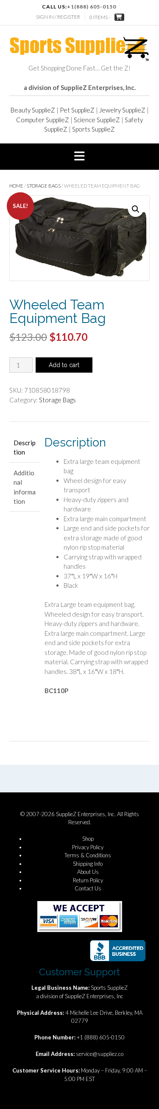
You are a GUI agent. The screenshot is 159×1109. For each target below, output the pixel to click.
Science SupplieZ (97, 120)
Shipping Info (88, 863)
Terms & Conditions (87, 855)
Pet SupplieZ (77, 110)
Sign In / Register (58, 17)
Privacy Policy (87, 847)
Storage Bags (44, 185)
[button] (79, 156)
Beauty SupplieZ (33, 110)
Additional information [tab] (25, 487)
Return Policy (88, 880)
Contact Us (88, 888)
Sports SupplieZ (93, 129)
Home (16, 185)
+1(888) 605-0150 (91, 6)
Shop (88, 838)
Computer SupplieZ (42, 120)
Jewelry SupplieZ (122, 110)
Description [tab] (25, 447)
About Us (88, 871)
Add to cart (64, 365)
